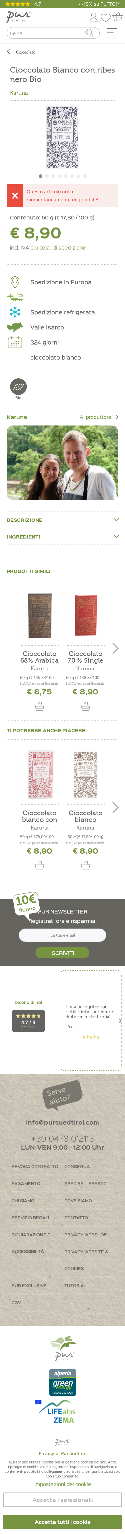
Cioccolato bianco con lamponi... (39, 816)
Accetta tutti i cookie (63, 1522)
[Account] (93, 16)
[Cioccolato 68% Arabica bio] (39, 615)
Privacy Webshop (85, 1234)
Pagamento (26, 1183)
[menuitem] (114, 34)
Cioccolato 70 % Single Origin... (85, 657)
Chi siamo (23, 1200)
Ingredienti (23, 536)
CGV (16, 1302)
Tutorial (75, 1285)
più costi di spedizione (58, 247)
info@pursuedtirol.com (62, 1122)
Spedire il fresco (85, 1183)
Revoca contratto (35, 1166)
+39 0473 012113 (62, 1138)
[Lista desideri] (107, 16)
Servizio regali (30, 1217)
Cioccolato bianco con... (85, 816)
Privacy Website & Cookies (86, 1260)
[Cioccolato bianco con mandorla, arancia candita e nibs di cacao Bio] (85, 775)
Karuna (19, 93)
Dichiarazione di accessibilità (31, 1243)
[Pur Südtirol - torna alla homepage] (18, 17)
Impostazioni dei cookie (62, 1484)
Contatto (76, 1217)
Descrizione (24, 519)
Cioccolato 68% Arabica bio (39, 657)
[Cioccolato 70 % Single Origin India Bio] (85, 615)
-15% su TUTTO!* (101, 4)
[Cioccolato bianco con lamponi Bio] (39, 775)
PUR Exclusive (29, 1285)
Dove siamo (78, 1200)
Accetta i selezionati (62, 1500)
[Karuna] (62, 462)
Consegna (77, 1166)
